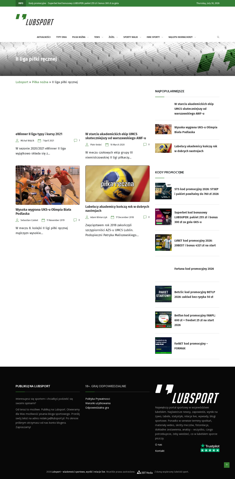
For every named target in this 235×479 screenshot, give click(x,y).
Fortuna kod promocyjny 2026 (194, 268)
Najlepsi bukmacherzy (181, 37)
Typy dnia (61, 37)
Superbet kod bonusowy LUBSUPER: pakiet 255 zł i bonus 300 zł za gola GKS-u (196, 217)
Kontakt (159, 451)
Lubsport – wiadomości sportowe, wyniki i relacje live (78, 472)
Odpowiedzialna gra (97, 407)
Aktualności (44, 37)
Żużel (112, 37)
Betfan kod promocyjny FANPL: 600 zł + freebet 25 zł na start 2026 (195, 320)
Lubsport (22, 82)
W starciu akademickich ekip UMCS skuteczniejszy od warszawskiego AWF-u (115, 136)
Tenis (97, 37)
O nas (158, 444)
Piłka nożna (78, 37)
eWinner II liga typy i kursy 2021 (39, 134)
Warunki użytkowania (98, 403)
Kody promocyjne (37, 3)
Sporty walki (130, 37)
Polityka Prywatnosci (97, 398)
